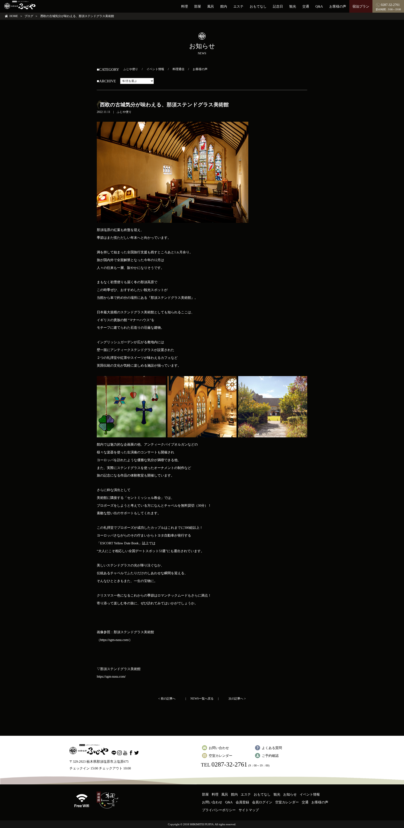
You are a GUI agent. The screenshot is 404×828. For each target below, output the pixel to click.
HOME (13, 16)
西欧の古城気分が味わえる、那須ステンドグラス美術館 (164, 104)
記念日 (278, 6)
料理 (184, 6)
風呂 (210, 6)
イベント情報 (155, 69)
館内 (223, 6)
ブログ (28, 16)
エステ (238, 6)
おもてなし (258, 6)
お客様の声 (337, 6)
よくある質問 (272, 748)
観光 (292, 6)
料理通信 (178, 69)
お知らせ (290, 794)
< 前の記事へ (166, 698)
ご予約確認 (270, 755)
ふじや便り (130, 69)
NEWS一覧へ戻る (202, 698)
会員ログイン (262, 802)
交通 (305, 6)
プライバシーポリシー (219, 810)
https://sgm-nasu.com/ (111, 676)
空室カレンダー (220, 755)
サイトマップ (249, 810)
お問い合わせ (219, 748)
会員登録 (242, 802)
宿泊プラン (360, 6)
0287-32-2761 (229, 764)
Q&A (319, 6)
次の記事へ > (237, 698)
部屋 (197, 6)
